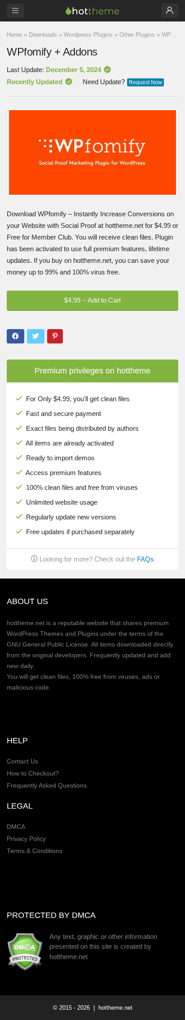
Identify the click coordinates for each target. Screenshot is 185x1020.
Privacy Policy (26, 839)
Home (14, 34)
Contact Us (22, 761)
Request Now (145, 82)
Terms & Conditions (34, 851)
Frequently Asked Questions (47, 785)
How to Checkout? (33, 773)
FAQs (145, 559)
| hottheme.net (112, 1007)
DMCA (16, 826)
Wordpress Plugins (88, 34)
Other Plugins (137, 34)
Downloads (43, 34)
